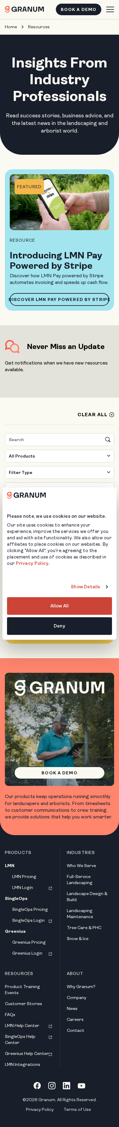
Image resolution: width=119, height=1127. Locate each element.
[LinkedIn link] (66, 1085)
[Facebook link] (37, 1085)
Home (11, 26)
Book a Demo (78, 9)
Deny (59, 626)
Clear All (92, 414)
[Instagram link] (52, 1085)
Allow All (59, 606)
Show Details (85, 586)
